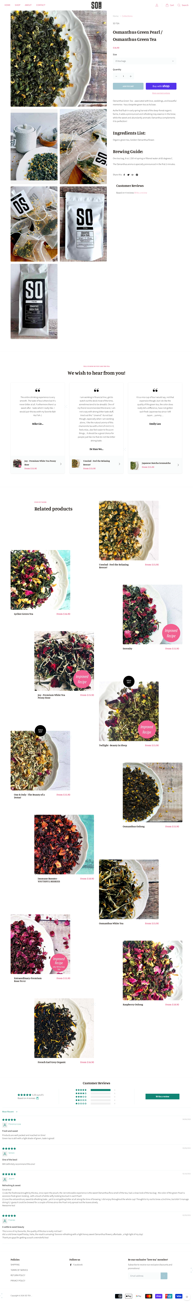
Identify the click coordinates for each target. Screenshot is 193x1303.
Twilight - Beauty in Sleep (113, 745)
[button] (81, 1090)
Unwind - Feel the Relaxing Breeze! (114, 566)
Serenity (127, 648)
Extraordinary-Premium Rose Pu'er (28, 979)
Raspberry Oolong (133, 1004)
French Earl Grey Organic (52, 1062)
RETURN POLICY (18, 1275)
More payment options (161, 93)
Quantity (117, 69)
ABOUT (28, 5)
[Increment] (130, 76)
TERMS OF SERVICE (19, 1270)
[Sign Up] (164, 1275)
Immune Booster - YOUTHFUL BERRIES (49, 880)
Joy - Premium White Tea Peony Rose (51, 696)
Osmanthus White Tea (111, 923)
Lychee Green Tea (23, 613)
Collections (127, 16)
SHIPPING (15, 1264)
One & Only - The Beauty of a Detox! (29, 796)
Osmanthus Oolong (134, 826)
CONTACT (40, 5)
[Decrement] (116, 76)
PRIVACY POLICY (18, 1280)
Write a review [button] (162, 1096)
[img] (9, 1119)
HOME (7, 5)
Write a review (140, 192)
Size (115, 54)
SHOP (17, 5)
